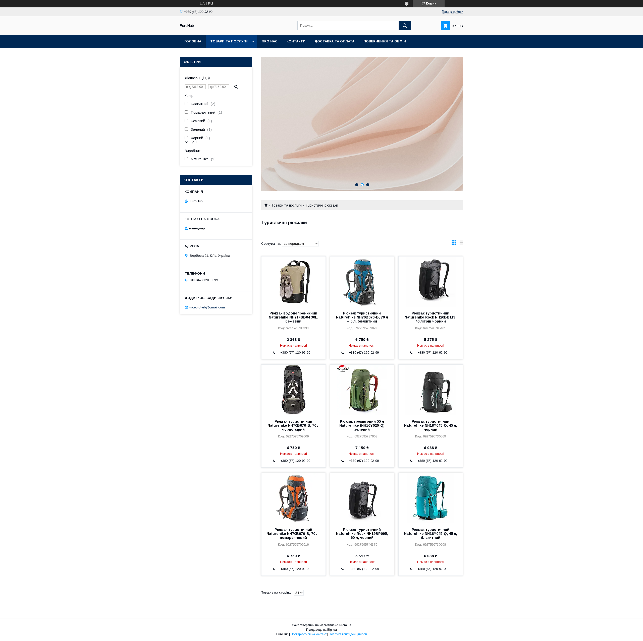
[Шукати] (405, 25)
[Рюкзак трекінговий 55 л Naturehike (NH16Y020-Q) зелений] (362, 390)
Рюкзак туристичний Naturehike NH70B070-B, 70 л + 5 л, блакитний (362, 317)
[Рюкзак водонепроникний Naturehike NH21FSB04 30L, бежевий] (293, 282)
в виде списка (461, 243)
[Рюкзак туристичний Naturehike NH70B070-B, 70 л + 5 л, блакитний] (362, 282)
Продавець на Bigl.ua (321, 629)
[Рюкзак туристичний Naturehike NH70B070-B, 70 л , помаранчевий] (293, 498)
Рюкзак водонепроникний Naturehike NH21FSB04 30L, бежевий (293, 317)
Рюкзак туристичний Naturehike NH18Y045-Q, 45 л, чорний (430, 425)
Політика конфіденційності (348, 634)
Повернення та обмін (384, 41)
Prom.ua (345, 625)
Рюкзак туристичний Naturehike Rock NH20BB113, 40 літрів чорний (430, 317)
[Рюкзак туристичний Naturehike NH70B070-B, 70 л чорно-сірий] (293, 390)
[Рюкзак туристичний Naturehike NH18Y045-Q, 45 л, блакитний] (431, 498)
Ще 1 (193, 142)
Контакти (296, 41)
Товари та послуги (229, 41)
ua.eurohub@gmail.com (207, 307)
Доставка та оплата (334, 41)
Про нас (270, 41)
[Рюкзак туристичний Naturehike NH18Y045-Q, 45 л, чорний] (431, 390)
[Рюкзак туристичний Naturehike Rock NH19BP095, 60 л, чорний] (362, 498)
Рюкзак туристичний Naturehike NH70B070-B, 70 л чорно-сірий (293, 425)
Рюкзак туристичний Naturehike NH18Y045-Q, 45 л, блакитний (430, 534)
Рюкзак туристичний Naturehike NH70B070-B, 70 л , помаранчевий (293, 534)
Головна (192, 41)
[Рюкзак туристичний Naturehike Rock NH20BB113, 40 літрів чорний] (431, 282)
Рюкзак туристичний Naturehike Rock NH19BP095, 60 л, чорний (362, 534)
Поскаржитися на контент (309, 634)
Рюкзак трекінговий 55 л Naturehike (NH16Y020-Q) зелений (362, 425)
